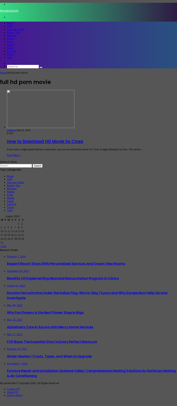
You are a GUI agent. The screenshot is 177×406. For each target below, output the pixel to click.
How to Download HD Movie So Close (45, 141)
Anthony (12, 130)
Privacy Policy (15, 395)
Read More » (14, 155)
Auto (9, 57)
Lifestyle (11, 51)
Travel (10, 54)
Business (12, 35)
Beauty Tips (13, 32)
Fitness (11, 38)
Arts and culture (15, 29)
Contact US (13, 389)
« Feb (3, 246)
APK (10, 26)
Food (10, 41)
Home (10, 23)
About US (12, 392)
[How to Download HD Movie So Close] (40, 127)
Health (10, 44)
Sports (10, 47)
